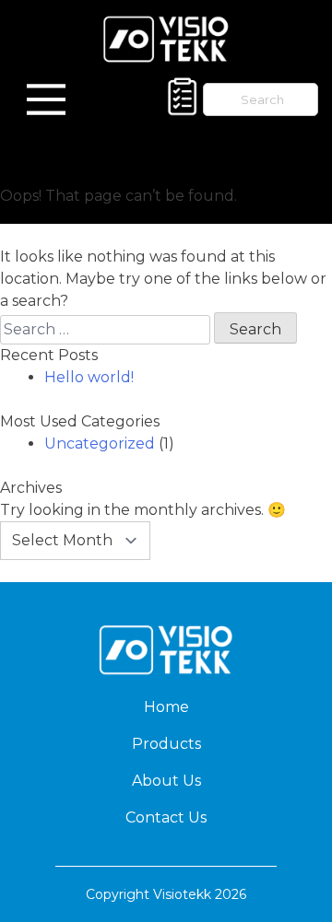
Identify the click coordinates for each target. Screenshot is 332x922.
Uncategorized (99, 443)
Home (166, 707)
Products (166, 744)
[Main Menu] (46, 99)
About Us (166, 780)
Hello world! (89, 377)
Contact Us (166, 817)
